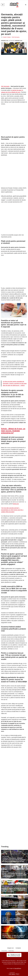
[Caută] (25, 4)
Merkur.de (16, 504)
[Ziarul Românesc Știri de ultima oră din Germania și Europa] (14, 5)
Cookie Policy (11, 950)
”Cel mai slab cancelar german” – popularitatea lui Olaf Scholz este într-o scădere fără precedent (12, 510)
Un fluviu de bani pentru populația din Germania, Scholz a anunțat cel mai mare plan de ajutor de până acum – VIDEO (15, 383)
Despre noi (10, 948)
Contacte (18, 948)
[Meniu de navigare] (2, 4)
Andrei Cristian (7, 37)
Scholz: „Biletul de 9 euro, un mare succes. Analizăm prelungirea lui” (13, 431)
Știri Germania (15, 37)
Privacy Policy (4, 950)
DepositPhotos (17, 968)
